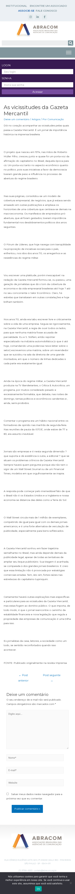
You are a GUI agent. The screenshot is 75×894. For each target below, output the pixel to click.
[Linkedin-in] (37, 17)
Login (6, 65)
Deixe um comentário (16, 119)
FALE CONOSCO (46, 10)
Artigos (36, 119)
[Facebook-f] (44, 17)
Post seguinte (52, 676)
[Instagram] (30, 17)
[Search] (70, 43)
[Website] (35, 783)
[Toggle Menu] (69, 52)
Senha (7, 78)
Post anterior (23, 676)
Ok (38, 888)
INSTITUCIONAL (16, 5)
